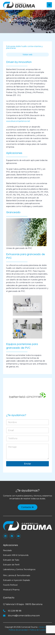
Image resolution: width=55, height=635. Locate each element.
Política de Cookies (37, 630)
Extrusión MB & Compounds (15, 555)
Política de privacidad (18, 630)
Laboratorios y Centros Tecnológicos (19, 569)
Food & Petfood (10, 585)
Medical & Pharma (11, 590)
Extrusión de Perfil (11, 565)
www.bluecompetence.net (18, 121)
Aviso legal (44, 627)
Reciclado (7, 550)
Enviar (27, 463)
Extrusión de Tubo (11, 560)
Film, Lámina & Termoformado (16, 575)
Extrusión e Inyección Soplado (16, 580)
